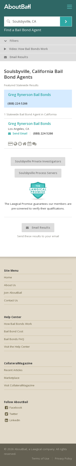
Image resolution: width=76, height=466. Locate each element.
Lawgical (36, 449)
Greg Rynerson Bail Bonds (29, 94)
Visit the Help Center (17, 346)
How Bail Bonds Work (18, 324)
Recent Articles (13, 370)
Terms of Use (40, 458)
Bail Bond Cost (13, 331)
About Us (10, 285)
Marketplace (11, 378)
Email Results (40, 227)
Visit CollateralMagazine (19, 385)
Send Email (19, 133)
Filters (13, 41)
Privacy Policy (63, 458)
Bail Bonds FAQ (14, 339)
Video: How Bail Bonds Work (28, 49)
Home (8, 277)
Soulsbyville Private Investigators (38, 161)
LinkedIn (14, 420)
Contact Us (11, 300)
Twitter (13, 414)
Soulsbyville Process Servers (38, 173)
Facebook (15, 407)
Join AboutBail (13, 292)
